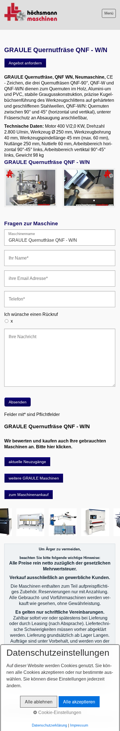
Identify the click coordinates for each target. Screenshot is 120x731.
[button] (25, 63)
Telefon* (14, 295)
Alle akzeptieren (79, 701)
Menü (108, 13)
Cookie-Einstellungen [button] (59, 712)
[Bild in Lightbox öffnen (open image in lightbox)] (30, 187)
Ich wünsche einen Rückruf (31, 314)
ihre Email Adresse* (24, 275)
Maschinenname (21, 234)
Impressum (79, 725)
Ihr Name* (16, 254)
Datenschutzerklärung (49, 725)
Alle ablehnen (38, 701)
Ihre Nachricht (19, 333)
